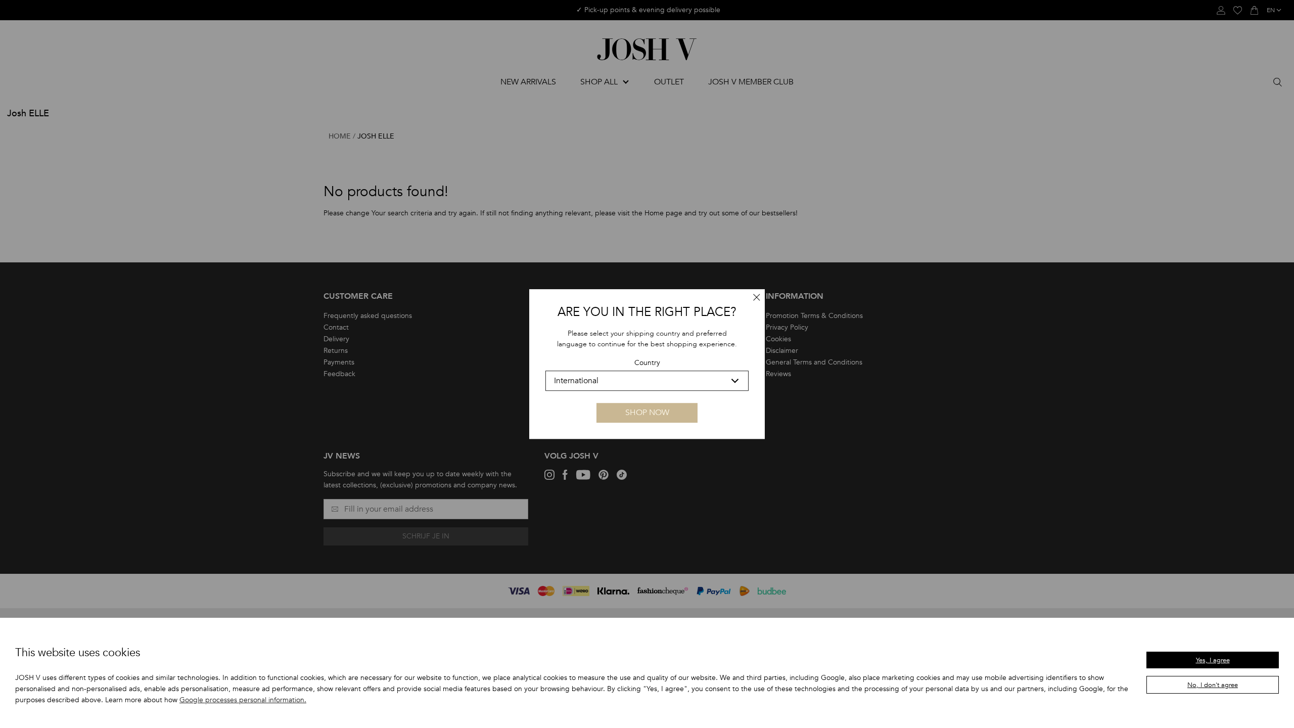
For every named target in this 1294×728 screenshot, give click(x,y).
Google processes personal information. (242, 700)
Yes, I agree (1213, 660)
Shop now (647, 412)
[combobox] (647, 381)
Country (647, 363)
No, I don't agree (1212, 685)
